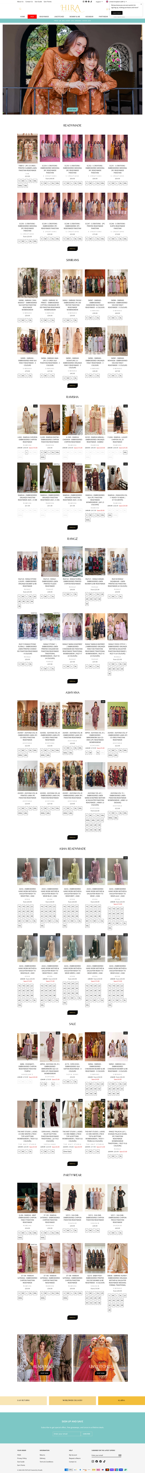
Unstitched (59, 17)
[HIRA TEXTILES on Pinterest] (100, 1461)
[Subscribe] (120, 1455)
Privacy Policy (22, 1458)
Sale (32, 17)
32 (28, 601)
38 (99, 830)
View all (72, 249)
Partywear (103, 17)
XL (30, 181)
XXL (35, 181)
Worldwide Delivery (72, 1401)
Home (22, 17)
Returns (42, 1455)
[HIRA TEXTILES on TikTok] (104, 1461)
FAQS (19, 1455)
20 (98, 820)
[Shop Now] (44, 1358)
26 (35, 596)
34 (32, 601)
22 (102, 820)
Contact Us (29, 2)
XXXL (20, 185)
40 (19, 921)
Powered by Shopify (36, 1470)
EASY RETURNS (23, 1401)
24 (87, 825)
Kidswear (89, 17)
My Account (73, 1455)
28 (19, 601)
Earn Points (47, 2)
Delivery (42, 1458)
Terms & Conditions (46, 1462)
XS (109, 510)
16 (19, 906)
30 (23, 601)
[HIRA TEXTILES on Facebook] (96, 1461)
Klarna (121, 1401)
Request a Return (75, 1458)
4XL (25, 185)
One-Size (67, 1151)
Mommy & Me (75, 17)
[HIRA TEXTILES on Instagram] (93, 1461)
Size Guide (38, 2)
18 (23, 906)
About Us (20, 2)
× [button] (141, 4)
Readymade (44, 17)
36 (19, 606)
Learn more (117, 13)
